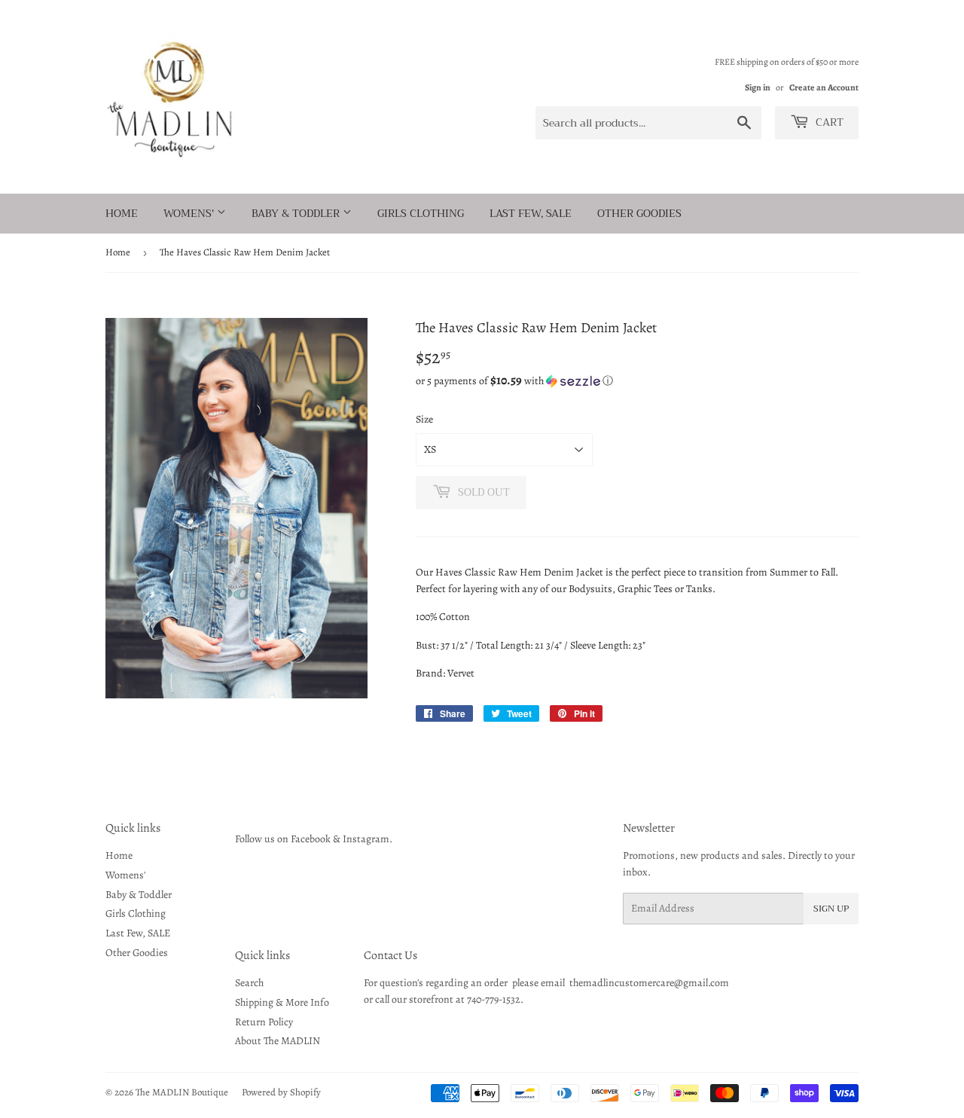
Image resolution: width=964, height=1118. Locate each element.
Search (249, 983)
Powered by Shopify (281, 1092)
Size (424, 419)
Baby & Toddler (297, 213)
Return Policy (264, 1022)
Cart (828, 122)
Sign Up (831, 908)
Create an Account (824, 87)
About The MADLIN (277, 1041)
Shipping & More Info (282, 1002)
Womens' (190, 213)
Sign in (757, 87)
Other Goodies (639, 213)
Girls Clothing (420, 213)
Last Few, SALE (531, 213)
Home (121, 213)
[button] (637, 381)
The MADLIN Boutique (182, 1092)
